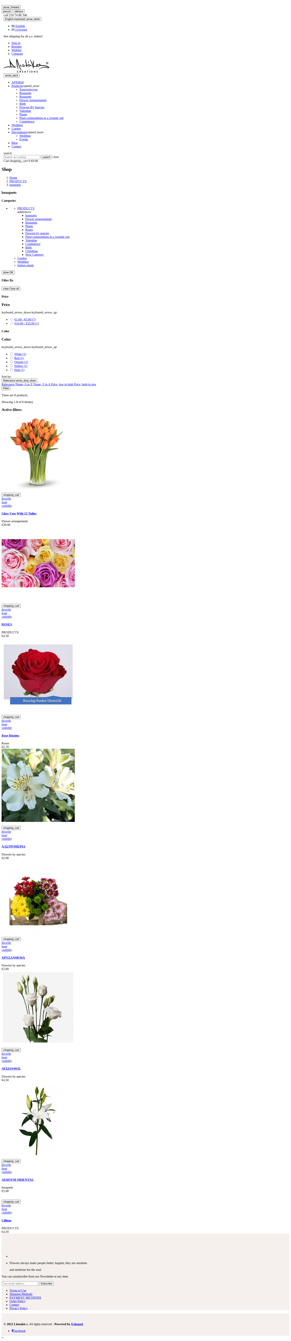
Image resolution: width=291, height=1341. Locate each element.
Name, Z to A (42, 384)
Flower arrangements (38, 219)
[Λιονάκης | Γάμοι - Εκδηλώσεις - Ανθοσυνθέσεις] (26, 71)
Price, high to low (85, 384)
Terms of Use (18, 1290)
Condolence (32, 244)
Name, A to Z (24, 384)
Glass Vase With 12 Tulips (19, 513)
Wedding (23, 261)
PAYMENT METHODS (25, 1297)
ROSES (7, 624)
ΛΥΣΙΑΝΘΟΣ (11, 1068)
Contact (14, 1304)
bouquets (31, 215)
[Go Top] (3, 1337)
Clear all (11, 288)
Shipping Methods (21, 1294)
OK (8, 272)
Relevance (19, 380)
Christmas (31, 251)
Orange (21, 362)
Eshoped (77, 1324)
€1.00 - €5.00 (25, 319)
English (22, 19)
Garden (22, 258)
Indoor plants (25, 265)
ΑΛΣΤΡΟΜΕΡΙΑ (13, 846)
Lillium (6, 1220)
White (20, 354)
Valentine (31, 240)
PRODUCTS (25, 208)
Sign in (15, 43)
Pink (19, 370)
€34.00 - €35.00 (26, 323)
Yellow (20, 366)
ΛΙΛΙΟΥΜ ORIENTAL (18, 1179)
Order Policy (18, 1301)
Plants (29, 226)
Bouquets (31, 222)
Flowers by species (37, 233)
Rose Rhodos (10, 735)
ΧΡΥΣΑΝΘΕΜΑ (13, 957)
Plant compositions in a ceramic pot (47, 236)
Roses (29, 229)
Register (16, 46)
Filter (6, 388)
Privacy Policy (19, 1308)
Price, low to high (62, 384)
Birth (28, 247)
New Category (34, 254)
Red (19, 358)
